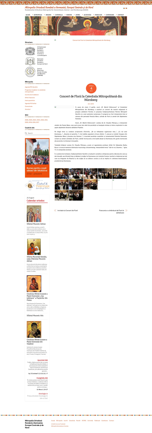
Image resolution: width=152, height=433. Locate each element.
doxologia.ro (43, 393)
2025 (30, 120)
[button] (27, 25)
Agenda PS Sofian (30, 103)
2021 (46, 120)
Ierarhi (48, 15)
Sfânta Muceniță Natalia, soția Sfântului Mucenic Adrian (37, 259)
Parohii (69, 15)
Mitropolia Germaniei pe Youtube (59, 426)
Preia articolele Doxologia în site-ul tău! (37, 397)
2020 (26, 122)
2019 (30, 122)
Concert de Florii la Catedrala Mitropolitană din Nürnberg (91, 98)
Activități (87, 15)
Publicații (98, 15)
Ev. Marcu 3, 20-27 (42, 389)
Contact (121, 15)
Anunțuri (28, 109)
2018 (33, 122)
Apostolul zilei (42, 360)
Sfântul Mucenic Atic (35, 315)
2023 (38, 120)
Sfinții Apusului (30, 97)
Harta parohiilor (30, 100)
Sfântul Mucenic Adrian (36, 224)
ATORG (78, 15)
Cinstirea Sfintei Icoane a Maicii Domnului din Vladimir (37, 342)
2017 (37, 122)
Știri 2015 (91, 104)
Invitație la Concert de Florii (68, 210)
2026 (26, 120)
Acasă (28, 15)
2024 (34, 120)
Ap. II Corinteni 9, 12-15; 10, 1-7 (38, 373)
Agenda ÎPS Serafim (31, 87)
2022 (42, 120)
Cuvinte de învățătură (31, 94)
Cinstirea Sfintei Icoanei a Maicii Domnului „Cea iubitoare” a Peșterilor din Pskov (37, 297)
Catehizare (110, 15)
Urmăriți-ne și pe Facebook (58, 424)
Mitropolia (38, 15)
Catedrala (59, 15)
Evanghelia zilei (42, 378)
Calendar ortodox (35, 200)
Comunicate (28, 106)
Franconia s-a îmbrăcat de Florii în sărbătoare (111, 212)
